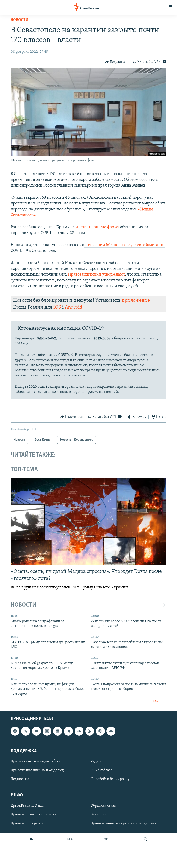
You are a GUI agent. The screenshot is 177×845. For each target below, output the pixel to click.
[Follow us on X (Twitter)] (25, 731)
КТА (70, 839)
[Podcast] (100, 731)
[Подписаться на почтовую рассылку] (110, 731)
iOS (57, 307)
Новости (19, 20)
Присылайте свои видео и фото (36, 761)
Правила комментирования (34, 815)
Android (73, 307)
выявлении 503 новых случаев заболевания (124, 245)
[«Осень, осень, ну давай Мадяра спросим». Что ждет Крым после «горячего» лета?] (88, 521)
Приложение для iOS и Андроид (37, 770)
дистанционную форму (98, 227)
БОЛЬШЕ (159, 701)
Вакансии (99, 815)
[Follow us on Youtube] (36, 731)
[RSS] (89, 731)
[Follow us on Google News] (57, 731)
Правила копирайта (27, 823)
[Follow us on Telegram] (68, 731)
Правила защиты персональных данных (123, 823)
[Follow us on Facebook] (15, 731)
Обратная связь (103, 806)
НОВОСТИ (23, 605)
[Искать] (145, 839)
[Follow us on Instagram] (47, 731)
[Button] (116, 62)
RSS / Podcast (101, 770)
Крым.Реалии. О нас (27, 806)
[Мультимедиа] (31, 839)
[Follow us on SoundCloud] (79, 731)
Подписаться (21, 779)
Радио (96, 761)
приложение (136, 300)
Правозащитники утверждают (96, 275)
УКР (107, 839)
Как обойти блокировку (110, 779)
